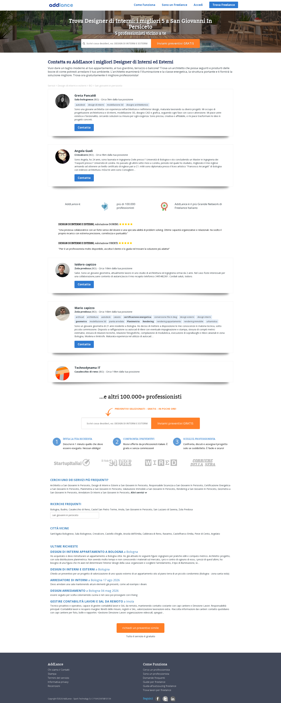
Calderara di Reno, (153, 533)
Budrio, (64, 509)
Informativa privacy (58, 681)
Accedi (198, 5)
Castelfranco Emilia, (184, 533)
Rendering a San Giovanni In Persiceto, (197, 488)
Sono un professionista (156, 673)
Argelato (215, 533)
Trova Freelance (224, 5)
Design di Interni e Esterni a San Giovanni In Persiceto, (120, 485)
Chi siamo (53, 669)
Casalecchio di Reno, (80, 509)
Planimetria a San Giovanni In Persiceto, (101, 488)
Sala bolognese (83, 99)
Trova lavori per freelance (157, 690)
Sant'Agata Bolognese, (62, 533)
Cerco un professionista (156, 669)
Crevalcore (81, 154)
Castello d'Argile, (114, 533)
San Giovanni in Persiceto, (140, 509)
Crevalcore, (99, 533)
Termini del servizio (58, 677)
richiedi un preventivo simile (140, 628)
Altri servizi (138, 492)
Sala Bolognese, (84, 533)
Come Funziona (144, 5)
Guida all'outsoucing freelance (159, 686)
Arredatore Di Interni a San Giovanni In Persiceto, (104, 492)
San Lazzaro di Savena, (166, 509)
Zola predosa (82, 268)
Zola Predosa (186, 509)
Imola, (122, 509)
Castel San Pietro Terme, (104, 509)
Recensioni (54, 686)
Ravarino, (168, 533)
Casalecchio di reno (86, 371)
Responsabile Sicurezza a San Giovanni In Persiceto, (176, 485)
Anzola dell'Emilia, (133, 533)
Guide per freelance (154, 681)
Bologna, (55, 509)
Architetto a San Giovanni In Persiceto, (70, 485)
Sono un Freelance (174, 5)
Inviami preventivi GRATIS (175, 423)
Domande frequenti (154, 677)
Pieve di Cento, (203, 533)
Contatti (65, 669)
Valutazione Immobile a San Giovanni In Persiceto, (149, 488)
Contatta (84, 127)
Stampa (52, 673)
